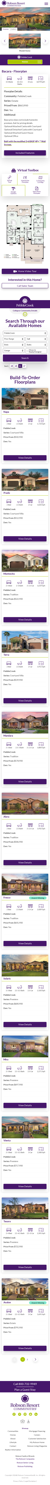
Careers (37, 1435)
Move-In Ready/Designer (35, 351)
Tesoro (7, 1221)
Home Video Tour (27, 271)
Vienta (7, 1140)
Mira (5, 1059)
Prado (6, 492)
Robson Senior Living (25, 1462)
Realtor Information (13, 1450)
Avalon (7, 1302)
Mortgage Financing (37, 1431)
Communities (13, 1431)
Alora (6, 816)
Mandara (8, 735)
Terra (6, 654)
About (12, 1438)
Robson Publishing (25, 1466)
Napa (6, 411)
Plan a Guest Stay (25, 1389)
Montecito (9, 573)
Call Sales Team (25, 285)
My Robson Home (37, 1442)
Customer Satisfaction (37, 1438)
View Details (25, 457)
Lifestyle (13, 1442)
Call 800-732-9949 (25, 1384)
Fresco (6, 897)
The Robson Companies (25, 1459)
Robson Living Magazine (37, 1446)
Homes (13, 1435)
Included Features (25, 152)
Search (25, 358)
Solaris (7, 978)
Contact (13, 1446)
